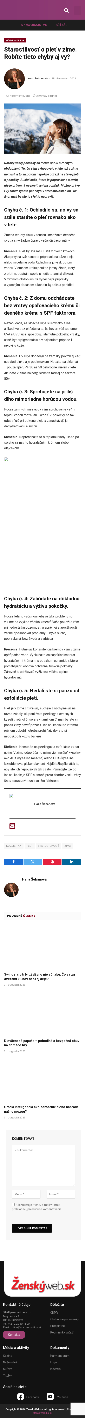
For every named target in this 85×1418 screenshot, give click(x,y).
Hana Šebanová (38, 78)
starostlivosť (48, 845)
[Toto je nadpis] (20, 1396)
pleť (30, 845)
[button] (66, 10)
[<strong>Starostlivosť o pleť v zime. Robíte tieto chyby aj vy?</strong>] (42, 128)
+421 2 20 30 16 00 (19, 1323)
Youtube (62, 1397)
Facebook (32, 1397)
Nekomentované (20, 96)
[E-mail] (12, 827)
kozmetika (13, 845)
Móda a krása (15, 40)
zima (67, 845)
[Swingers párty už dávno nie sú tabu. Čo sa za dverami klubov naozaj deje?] (42, 947)
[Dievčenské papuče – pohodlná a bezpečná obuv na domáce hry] (42, 1013)
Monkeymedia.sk (42, 1413)
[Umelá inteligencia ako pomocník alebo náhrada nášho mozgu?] (42, 1080)
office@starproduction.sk (26, 1327)
